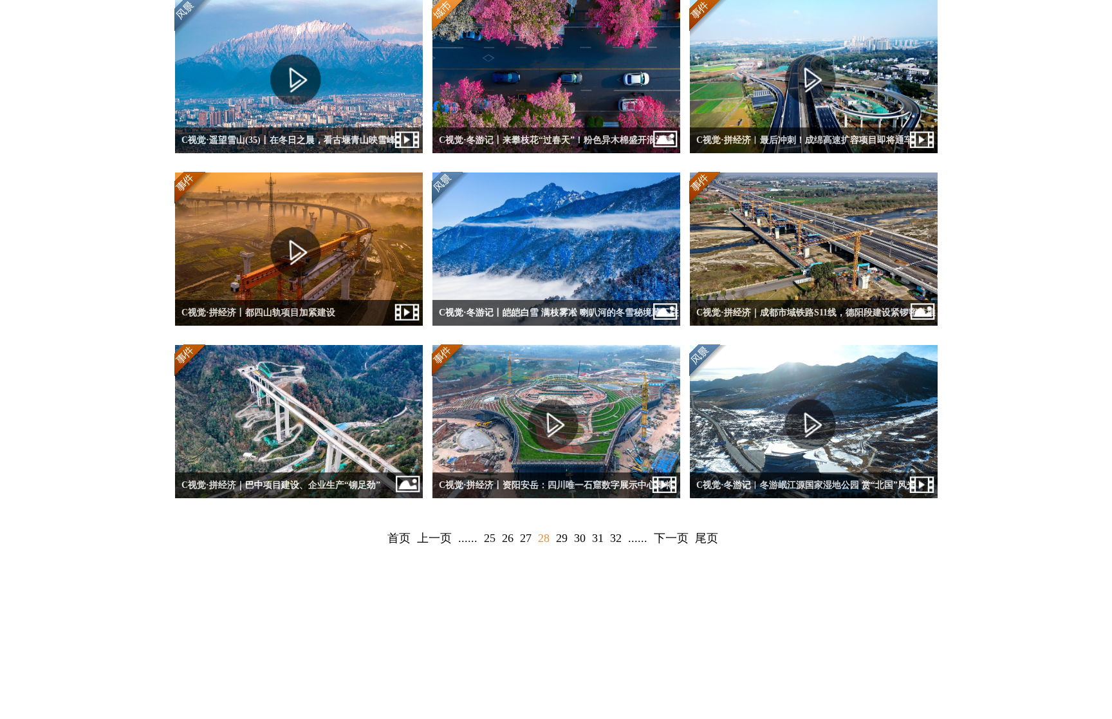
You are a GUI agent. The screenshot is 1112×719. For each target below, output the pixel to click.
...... (467, 538)
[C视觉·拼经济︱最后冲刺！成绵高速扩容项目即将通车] (814, 150)
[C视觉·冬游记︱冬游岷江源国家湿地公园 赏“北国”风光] (814, 495)
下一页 (671, 538)
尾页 (706, 538)
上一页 (434, 538)
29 (562, 538)
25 (490, 538)
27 (526, 538)
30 (580, 538)
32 (616, 538)
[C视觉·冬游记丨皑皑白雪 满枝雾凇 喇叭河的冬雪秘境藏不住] (556, 323)
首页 (399, 538)
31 (598, 538)
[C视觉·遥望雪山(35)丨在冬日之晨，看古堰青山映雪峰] (299, 150)
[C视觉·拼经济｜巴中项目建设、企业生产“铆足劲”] (299, 495)
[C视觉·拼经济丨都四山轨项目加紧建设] (299, 323)
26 (508, 538)
